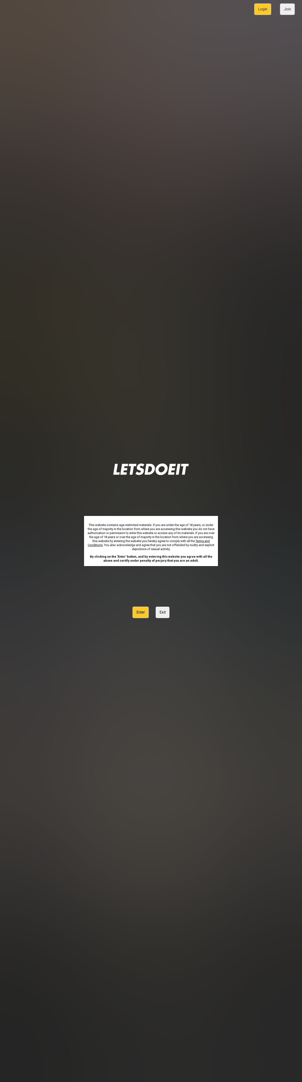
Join (287, 9)
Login (262, 9)
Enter (140, 612)
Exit (162, 612)
